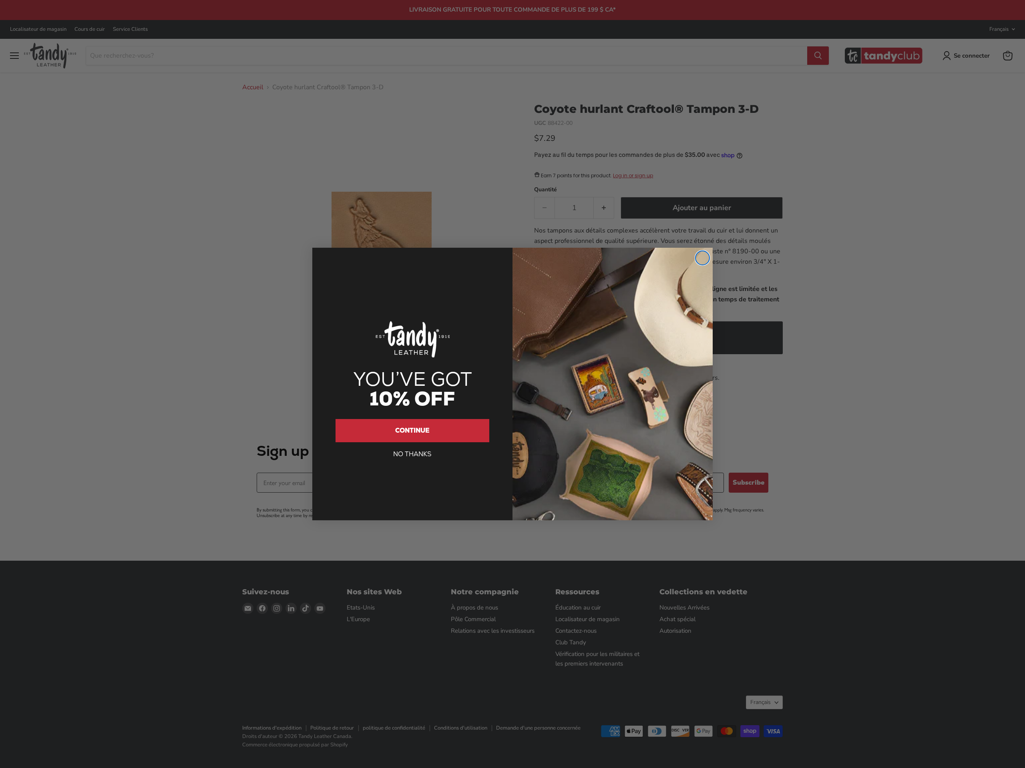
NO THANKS (412, 454)
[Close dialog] (702, 258)
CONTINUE (412, 430)
